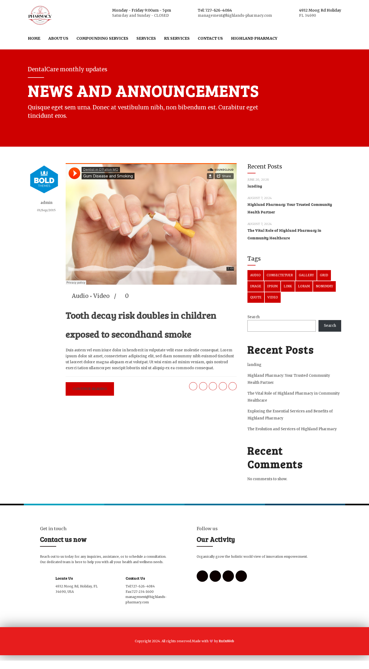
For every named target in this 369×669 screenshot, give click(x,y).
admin (46, 202)
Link (288, 286)
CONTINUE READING (90, 389)
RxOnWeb (226, 641)
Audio (80, 296)
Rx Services (177, 38)
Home (34, 38)
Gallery (306, 275)
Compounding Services (102, 38)
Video (101, 296)
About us (58, 38)
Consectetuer (280, 275)
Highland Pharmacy (254, 38)
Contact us (210, 38)
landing (254, 186)
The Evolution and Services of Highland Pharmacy (292, 429)
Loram (304, 286)
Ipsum (272, 286)
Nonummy (324, 286)
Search (253, 317)
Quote (255, 297)
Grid (324, 275)
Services (146, 38)
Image (255, 286)
